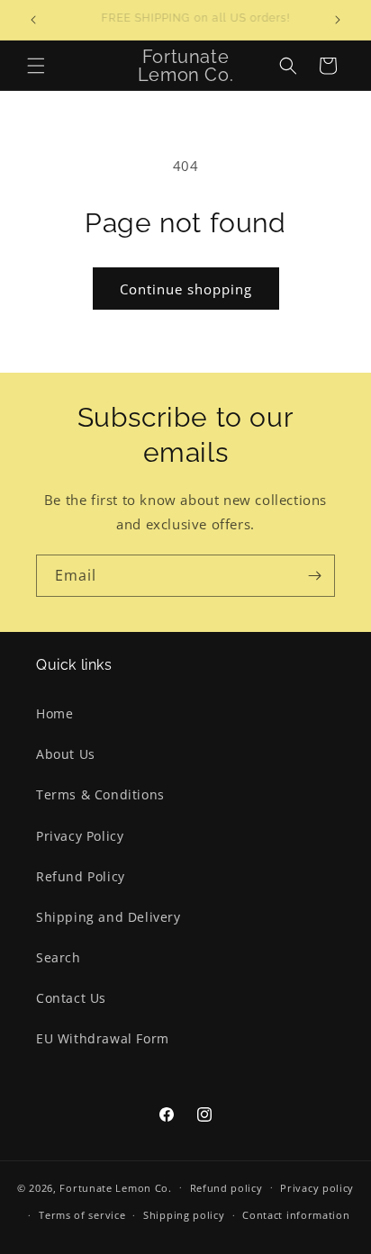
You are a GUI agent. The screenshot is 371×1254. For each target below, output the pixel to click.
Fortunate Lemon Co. (115, 1187)
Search (58, 957)
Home (54, 713)
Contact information (295, 1215)
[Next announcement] (337, 20)
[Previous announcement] (33, 20)
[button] (36, 66)
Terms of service (82, 1215)
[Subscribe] (314, 576)
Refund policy (226, 1188)
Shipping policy (184, 1215)
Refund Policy (80, 876)
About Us (65, 753)
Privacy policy (317, 1188)
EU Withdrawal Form (102, 1038)
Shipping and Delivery (108, 916)
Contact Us (71, 997)
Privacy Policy (79, 835)
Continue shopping (186, 289)
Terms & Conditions (100, 794)
